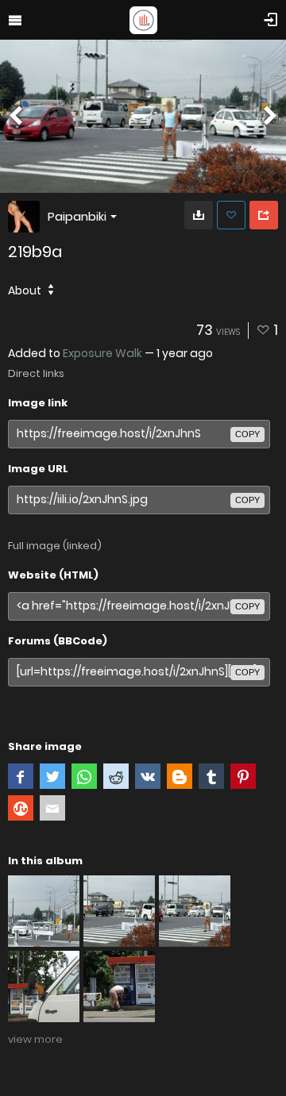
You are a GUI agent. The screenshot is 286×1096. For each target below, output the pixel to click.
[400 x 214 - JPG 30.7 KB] (198, 215)
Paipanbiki (77, 216)
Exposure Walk (102, 353)
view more (35, 1039)
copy (247, 434)
